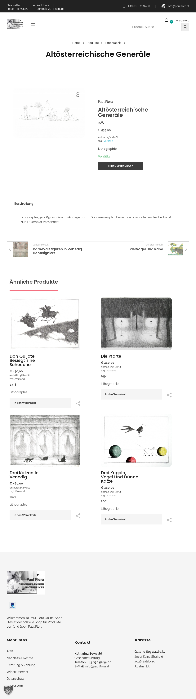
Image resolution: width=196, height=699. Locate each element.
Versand (108, 140)
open (78, 94)
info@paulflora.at (178, 6)
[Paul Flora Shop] (15, 24)
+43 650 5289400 (139, 6)
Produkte (93, 43)
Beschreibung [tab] (23, 204)
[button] (8, 690)
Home (76, 43)
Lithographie (113, 43)
